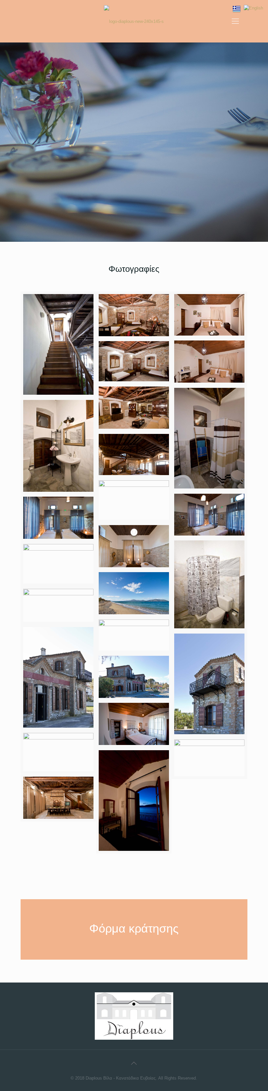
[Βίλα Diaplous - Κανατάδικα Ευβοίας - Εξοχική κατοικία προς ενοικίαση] (134, 21)
